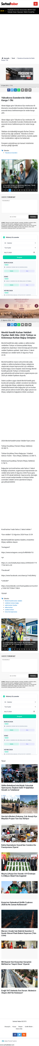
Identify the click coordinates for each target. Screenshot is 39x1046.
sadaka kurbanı (9, 609)
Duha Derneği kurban (11, 612)
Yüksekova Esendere (11, 153)
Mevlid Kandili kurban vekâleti (13, 601)
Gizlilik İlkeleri (29, 1026)
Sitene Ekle (19, 1029)
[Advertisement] (19, 35)
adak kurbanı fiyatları (11, 605)
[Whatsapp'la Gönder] (18, 89)
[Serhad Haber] (9, 4)
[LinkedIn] (15, 89)
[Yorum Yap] (29, 89)
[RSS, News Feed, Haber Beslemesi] (24, 1035)
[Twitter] (12, 89)
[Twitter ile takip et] (19, 1035)
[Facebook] (8, 89)
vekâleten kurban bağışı (12, 603)
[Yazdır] (26, 89)
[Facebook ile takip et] (15, 1035)
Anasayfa (7, 1026)
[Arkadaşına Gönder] (22, 89)
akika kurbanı (9, 607)
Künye (14, 1026)
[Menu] (35, 4)
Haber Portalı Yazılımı (10, 1041)
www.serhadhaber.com (7, 1045)
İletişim (20, 1026)
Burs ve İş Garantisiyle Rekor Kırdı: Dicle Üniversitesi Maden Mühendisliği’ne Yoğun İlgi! (22, 11)
